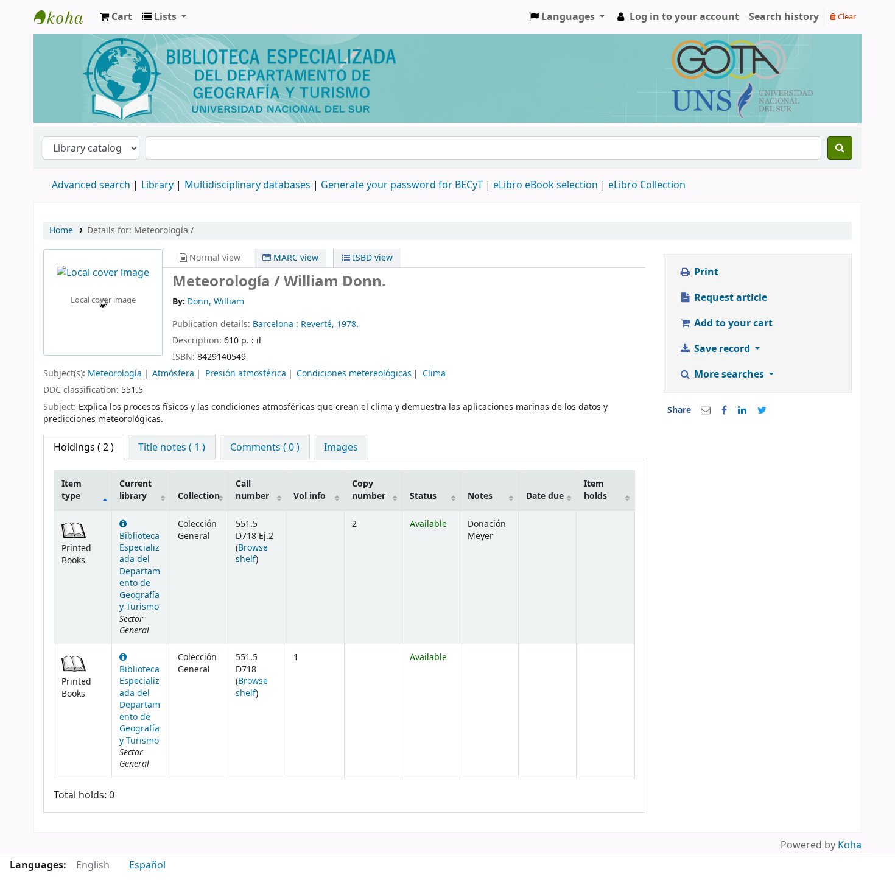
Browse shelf (252, 553)
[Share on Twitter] (762, 410)
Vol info (309, 496)
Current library (135, 489)
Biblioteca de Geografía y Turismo (64, 17)
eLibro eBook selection (546, 185)
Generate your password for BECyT (402, 185)
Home (61, 230)
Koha (850, 845)
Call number (252, 489)
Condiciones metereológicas (354, 373)
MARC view (294, 258)
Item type (71, 489)
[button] (116, 17)
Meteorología (115, 373)
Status (423, 496)
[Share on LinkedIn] (742, 410)
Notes (480, 496)
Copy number (368, 489)
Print (705, 272)
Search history (784, 17)
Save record (722, 349)
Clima (434, 373)
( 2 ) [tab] (84, 447)
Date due (545, 496)
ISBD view (371, 258)
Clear (846, 17)
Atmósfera (173, 373)
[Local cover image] (103, 273)
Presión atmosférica (245, 373)
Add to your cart (732, 323)
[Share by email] (705, 410)
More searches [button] (729, 374)
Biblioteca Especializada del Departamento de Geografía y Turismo (139, 571)
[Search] (839, 148)
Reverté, (319, 324)
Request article (729, 297)
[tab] (172, 447)
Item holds (595, 489)
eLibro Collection (647, 185)
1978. (348, 324)
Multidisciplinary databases (248, 185)
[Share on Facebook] (724, 410)
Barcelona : (277, 324)
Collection (199, 496)
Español (147, 865)
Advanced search (91, 185)
